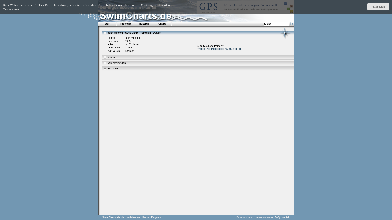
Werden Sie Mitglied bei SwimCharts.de (219, 48)
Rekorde (144, 23)
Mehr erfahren (11, 9)
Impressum (258, 217)
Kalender (125, 23)
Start (107, 23)
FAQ (277, 217)
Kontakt (286, 217)
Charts (162, 23)
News (270, 217)
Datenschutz (243, 217)
